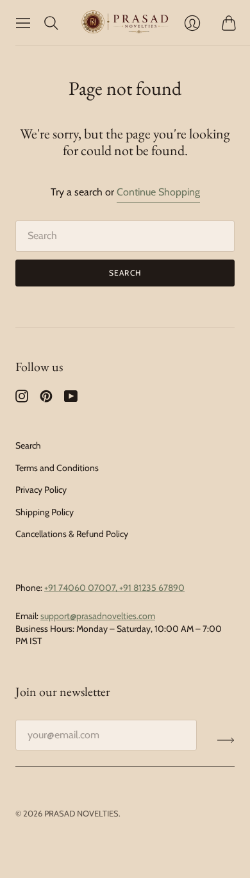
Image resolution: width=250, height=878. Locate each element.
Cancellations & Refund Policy (71, 534)
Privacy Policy (41, 489)
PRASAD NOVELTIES (81, 813)
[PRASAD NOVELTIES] (125, 22)
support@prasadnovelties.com (97, 616)
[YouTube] (71, 399)
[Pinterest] (46, 399)
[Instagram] (21, 399)
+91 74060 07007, (81, 587)
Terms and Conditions (57, 468)
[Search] (51, 23)
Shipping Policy (44, 512)
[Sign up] (226, 740)
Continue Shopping (158, 192)
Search (125, 272)
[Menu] (23, 23)
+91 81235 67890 (152, 587)
